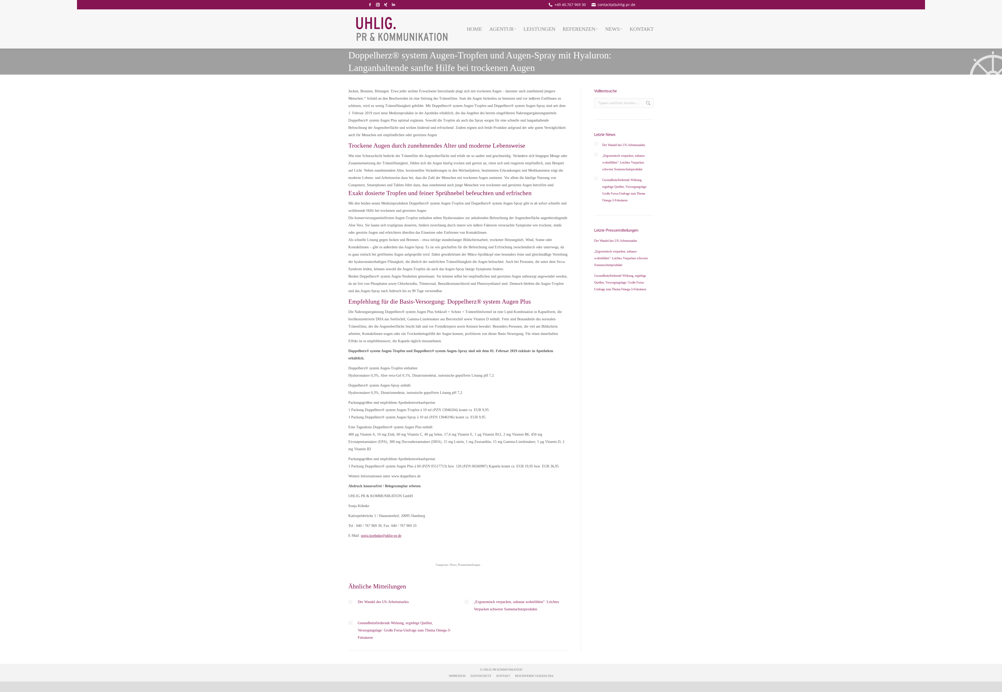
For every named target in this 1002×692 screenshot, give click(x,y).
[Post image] (350, 602)
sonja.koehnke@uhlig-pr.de (381, 536)
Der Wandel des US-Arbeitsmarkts (383, 602)
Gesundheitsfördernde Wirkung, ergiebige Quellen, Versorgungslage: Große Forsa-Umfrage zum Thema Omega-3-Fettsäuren (404, 630)
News (453, 564)
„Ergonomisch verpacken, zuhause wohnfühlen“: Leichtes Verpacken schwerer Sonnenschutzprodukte (516, 605)
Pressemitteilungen (469, 564)
